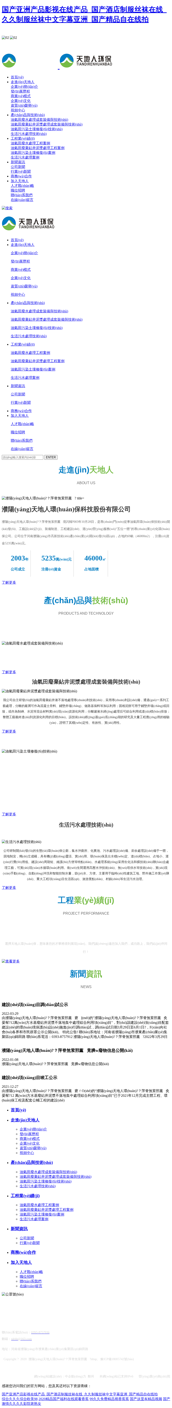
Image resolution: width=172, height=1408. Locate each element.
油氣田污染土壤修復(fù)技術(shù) (36, 129)
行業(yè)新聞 (21, 171)
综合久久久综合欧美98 (20, 1399)
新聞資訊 (18, 162)
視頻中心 (18, 110)
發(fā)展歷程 (20, 91)
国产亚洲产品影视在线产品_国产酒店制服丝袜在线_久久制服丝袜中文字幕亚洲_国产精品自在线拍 (80, 1394)
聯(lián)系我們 (21, 195)
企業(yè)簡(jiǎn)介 (24, 86)
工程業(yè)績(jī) (23, 138)
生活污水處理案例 (25, 157)
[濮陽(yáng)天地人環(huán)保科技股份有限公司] (59, 66)
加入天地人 (20, 181)
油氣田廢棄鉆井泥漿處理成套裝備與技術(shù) (46, 124)
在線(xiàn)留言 (22, 200)
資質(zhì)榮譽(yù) (24, 105)
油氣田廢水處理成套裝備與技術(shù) (39, 119)
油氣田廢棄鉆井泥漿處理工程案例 (37, 148)
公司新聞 (18, 167)
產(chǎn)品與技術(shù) (28, 115)
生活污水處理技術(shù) (29, 134)
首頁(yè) (17, 77)
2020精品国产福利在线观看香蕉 (64, 1399)
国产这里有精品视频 (146, 1399)
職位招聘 (18, 190)
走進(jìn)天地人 (22, 82)
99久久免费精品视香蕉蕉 (109, 1399)
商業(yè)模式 (21, 96)
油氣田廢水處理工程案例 (30, 143)
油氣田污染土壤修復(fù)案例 (33, 152)
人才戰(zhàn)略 (22, 186)
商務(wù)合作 (21, 176)
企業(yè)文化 (21, 101)
